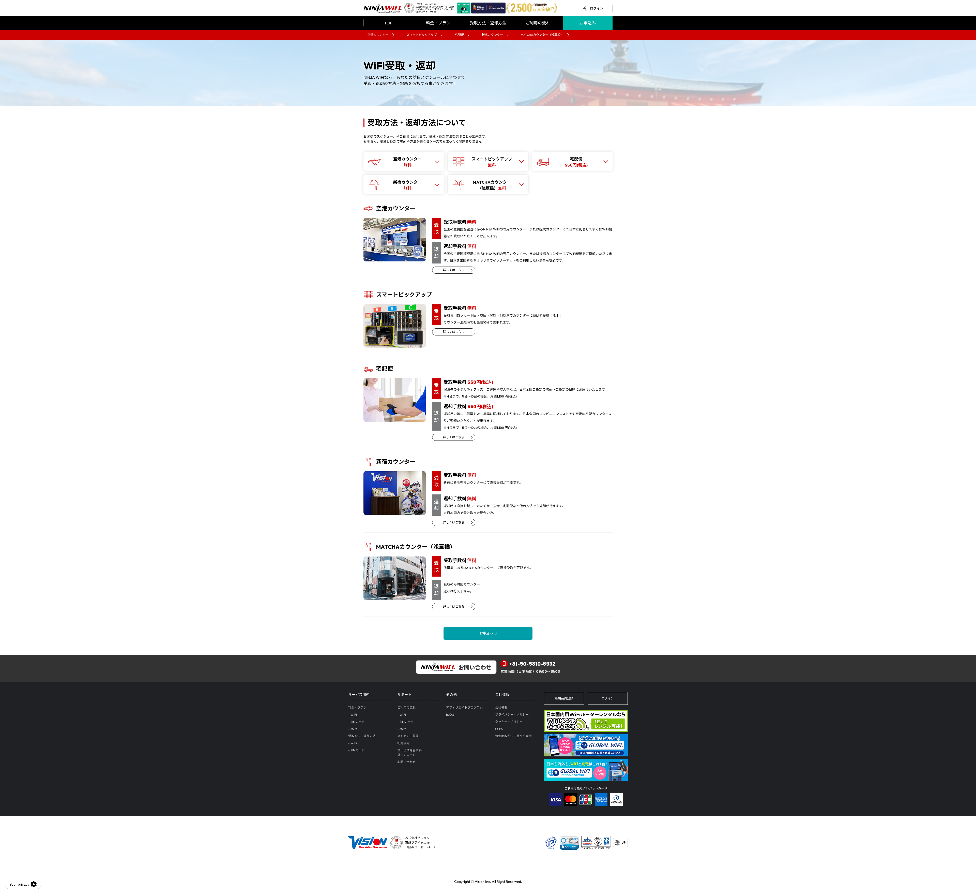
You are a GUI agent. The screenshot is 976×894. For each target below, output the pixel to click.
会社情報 (502, 694)
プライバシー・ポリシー (512, 714)
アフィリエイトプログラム (464, 707)
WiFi (353, 714)
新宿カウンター (492, 35)
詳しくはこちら (453, 270)
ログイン (608, 698)
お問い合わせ (406, 762)
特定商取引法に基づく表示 (513, 736)
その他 (451, 694)
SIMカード (357, 722)
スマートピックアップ (421, 35)
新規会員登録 (564, 698)
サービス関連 (359, 694)
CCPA (499, 729)
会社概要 (501, 707)
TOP (388, 22)
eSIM (353, 729)
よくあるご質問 (408, 736)
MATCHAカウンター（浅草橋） (542, 35)
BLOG (450, 714)
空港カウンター (378, 35)
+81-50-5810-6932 (532, 664)
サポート (404, 694)
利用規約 (403, 743)
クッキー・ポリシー (509, 722)
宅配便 (459, 35)
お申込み (486, 633)
